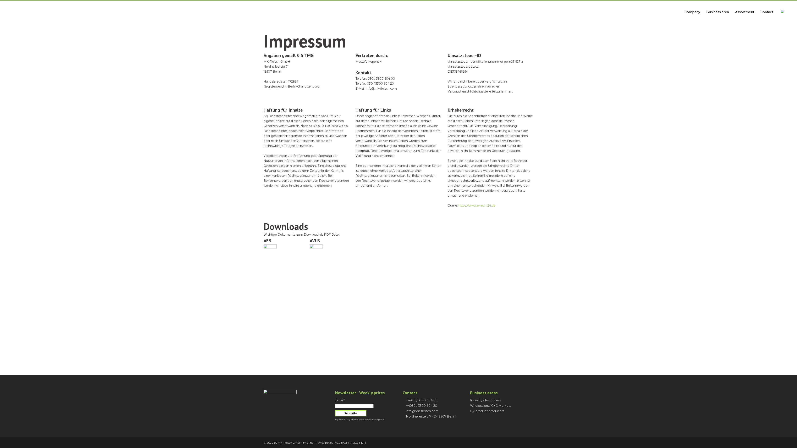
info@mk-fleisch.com (422, 411)
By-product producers (487, 411)
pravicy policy (377, 419)
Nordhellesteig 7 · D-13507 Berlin (431, 416)
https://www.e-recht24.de (476, 205)
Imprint (308, 442)
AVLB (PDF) (358, 442)
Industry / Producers (485, 400)
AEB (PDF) (342, 442)
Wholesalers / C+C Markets (490, 406)
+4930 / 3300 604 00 (422, 400)
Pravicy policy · (324, 442)
